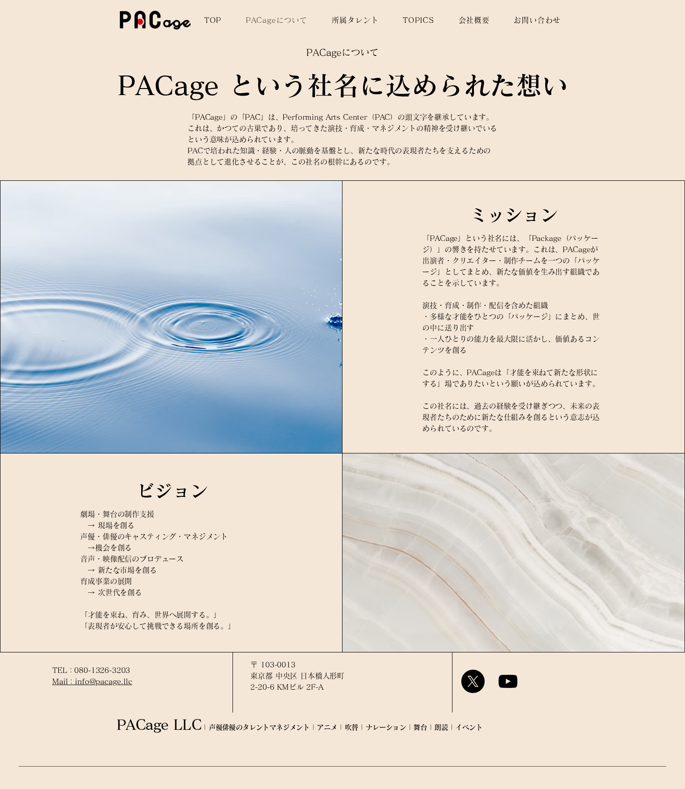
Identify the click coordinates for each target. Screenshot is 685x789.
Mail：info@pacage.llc (92, 681)
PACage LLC (158, 725)
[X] (473, 681)
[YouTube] (508, 681)
